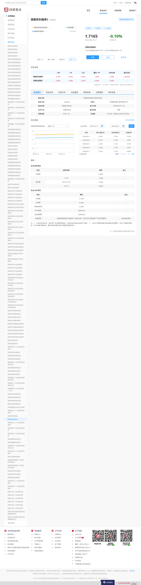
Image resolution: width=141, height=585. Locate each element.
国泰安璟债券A (13, 46)
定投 (108, 57)
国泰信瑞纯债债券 (14, 457)
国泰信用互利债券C (14, 474)
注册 (120, 3)
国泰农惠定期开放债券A (16, 337)
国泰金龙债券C (13, 149)
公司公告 (10, 554)
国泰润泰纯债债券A (14, 401)
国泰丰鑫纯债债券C (14, 69)
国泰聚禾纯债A (13, 156)
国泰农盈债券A (13, 340)
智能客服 (128, 3)
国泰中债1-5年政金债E (15, 508)
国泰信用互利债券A (14, 471)
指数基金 (11, 24)
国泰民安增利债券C (14, 314)
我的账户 (132, 10)
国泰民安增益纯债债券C (16, 327)
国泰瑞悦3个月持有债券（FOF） (16, 389)
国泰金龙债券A (13, 146)
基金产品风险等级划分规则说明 (18, 547)
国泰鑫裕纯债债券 (14, 477)
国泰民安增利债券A (14, 311)
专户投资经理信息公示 (82, 551)
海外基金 (11, 33)
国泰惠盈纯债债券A (14, 129)
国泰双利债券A (13, 416)
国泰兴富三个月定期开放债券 (16, 482)
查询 (131, 126)
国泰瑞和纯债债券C (14, 359)
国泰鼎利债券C (13, 56)
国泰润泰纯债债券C (14, 404)
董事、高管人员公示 (81, 544)
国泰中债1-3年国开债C (15, 495)
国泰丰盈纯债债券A (14, 72)
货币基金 (11, 523)
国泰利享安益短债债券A (16, 244)
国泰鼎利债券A (13, 52)
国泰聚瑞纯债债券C (14, 166)
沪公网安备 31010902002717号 (87, 578)
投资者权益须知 (12, 541)
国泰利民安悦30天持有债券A (15, 223)
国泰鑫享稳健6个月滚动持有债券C (16, 466)
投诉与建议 (37, 547)
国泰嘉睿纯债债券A (14, 136)
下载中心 (37, 544)
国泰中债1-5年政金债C (15, 505)
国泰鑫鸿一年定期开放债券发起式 (16, 447)
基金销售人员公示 (80, 554)
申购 (92, 57)
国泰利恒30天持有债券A (16, 204)
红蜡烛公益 (78, 557)
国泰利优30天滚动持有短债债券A (15, 290)
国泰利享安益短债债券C (16, 247)
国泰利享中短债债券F (15, 274)
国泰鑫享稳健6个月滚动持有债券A (16, 461)
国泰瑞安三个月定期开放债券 (16, 348)
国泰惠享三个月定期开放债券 (16, 114)
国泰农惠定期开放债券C (16, 334)
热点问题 (37, 537)
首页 (88, 10)
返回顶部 (134, 584)
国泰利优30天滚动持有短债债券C (15, 295)
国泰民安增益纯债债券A (16, 324)
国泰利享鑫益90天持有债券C (15, 260)
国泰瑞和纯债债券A (14, 356)
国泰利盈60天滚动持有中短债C (15, 284)
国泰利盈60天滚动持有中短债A (15, 279)
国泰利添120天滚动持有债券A (16, 234)
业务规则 (10, 544)
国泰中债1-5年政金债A (15, 502)
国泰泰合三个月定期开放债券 (16, 424)
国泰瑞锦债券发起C (14, 371)
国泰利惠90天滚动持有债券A (15, 212)
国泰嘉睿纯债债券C (14, 139)
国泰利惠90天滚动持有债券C (15, 217)
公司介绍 (77, 534)
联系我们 (77, 541)
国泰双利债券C (13, 419)
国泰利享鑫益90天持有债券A (15, 254)
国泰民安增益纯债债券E (16, 330)
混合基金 (11, 29)
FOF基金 (11, 37)
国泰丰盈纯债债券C (14, 76)
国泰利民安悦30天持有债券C (15, 228)
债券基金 (11, 42)
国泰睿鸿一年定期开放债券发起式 (16, 363)
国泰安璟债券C (13, 49)
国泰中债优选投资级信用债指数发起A (16, 512)
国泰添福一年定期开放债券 (16, 429)
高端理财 (118, 10)
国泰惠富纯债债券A (14, 92)
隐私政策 (10, 534)
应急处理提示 (38, 551)
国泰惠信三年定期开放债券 (16, 119)
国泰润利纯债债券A (14, 394)
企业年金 (57, 541)
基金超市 (103, 10)
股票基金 (11, 20)
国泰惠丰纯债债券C (14, 89)
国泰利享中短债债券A (15, 264)
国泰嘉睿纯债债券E (14, 143)
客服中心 (37, 534)
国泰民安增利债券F (14, 320)
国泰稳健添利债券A (14, 439)
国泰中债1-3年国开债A (15, 492)
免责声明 (132, 571)
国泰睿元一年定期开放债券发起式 (16, 384)
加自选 (123, 57)
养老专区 (57, 547)
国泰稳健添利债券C (14, 442)
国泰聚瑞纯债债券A (14, 162)
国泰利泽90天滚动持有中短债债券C (15, 306)
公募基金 (57, 534)
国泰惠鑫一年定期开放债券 (16, 125)
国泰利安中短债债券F (15, 201)
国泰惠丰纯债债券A (14, 85)
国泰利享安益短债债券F (16, 250)
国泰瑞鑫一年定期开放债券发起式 (16, 378)
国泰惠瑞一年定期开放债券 (16, 103)
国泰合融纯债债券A (14, 79)
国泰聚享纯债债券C (14, 169)
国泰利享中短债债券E (15, 271)
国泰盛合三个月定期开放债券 (16, 411)
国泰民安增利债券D (14, 317)
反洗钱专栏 (11, 537)
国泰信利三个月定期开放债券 (16, 452)
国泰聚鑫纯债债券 (14, 175)
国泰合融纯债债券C (14, 82)
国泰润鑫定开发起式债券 (16, 407)
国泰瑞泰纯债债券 (14, 374)
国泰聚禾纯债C (13, 159)
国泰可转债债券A (13, 184)
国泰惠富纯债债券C (14, 95)
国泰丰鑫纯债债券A (14, 66)
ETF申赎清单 (38, 541)
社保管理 (57, 537)
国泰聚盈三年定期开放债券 (16, 180)
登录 (114, 3)
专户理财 (57, 544)
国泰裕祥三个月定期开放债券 (16, 487)
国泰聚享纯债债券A (14, 172)
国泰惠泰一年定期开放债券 (16, 108)
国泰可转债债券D (13, 188)
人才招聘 (78, 537)
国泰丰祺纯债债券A (14, 59)
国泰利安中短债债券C (15, 197)
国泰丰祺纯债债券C (14, 62)
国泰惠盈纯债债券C (14, 133)
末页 (133, 154)
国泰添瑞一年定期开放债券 (16, 434)
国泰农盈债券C (13, 343)
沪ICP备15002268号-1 (69, 578)
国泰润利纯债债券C (14, 397)
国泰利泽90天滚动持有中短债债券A (15, 301)
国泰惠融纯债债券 (14, 99)
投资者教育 (11, 551)
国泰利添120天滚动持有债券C (16, 239)
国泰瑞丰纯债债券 (14, 352)
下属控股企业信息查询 (82, 564)
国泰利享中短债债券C (15, 268)
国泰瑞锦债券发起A (14, 368)
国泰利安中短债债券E (15, 191)
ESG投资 (77, 561)
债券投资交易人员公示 (82, 547)
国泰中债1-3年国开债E (15, 498)
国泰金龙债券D (13, 152)
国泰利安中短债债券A (15, 194)
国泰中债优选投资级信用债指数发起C (16, 518)
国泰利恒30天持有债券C (16, 207)
